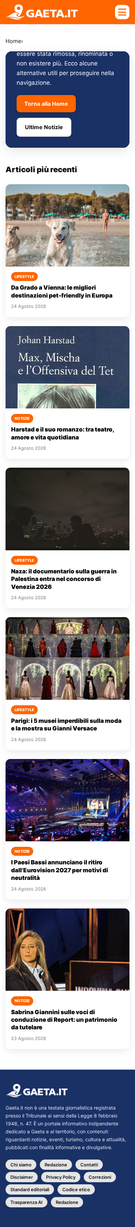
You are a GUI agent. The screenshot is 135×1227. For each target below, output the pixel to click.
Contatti (89, 1164)
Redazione (56, 1164)
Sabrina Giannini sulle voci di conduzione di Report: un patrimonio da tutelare (64, 1020)
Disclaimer (21, 1177)
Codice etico (76, 1189)
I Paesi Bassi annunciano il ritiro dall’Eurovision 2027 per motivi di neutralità (59, 870)
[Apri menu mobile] (122, 12)
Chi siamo (21, 1164)
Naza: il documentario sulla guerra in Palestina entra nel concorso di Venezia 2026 (64, 579)
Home (13, 41)
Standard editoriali (29, 1189)
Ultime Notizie (44, 127)
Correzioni (100, 1177)
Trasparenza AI (26, 1202)
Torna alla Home (46, 103)
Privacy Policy (60, 1177)
